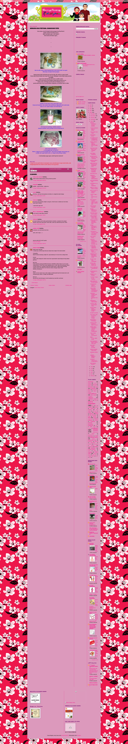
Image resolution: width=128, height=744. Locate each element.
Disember (93, 113)
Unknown (35, 200)
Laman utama (52, 285)
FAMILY (90, 407)
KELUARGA (90, 424)
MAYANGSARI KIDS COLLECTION (93, 565)
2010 (91, 112)
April (92, 372)
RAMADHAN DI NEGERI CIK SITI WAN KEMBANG (93, 170)
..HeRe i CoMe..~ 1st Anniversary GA (93, 196)
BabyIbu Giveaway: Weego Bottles (93, 124)
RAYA (92, 445)
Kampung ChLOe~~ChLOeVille (93, 533)
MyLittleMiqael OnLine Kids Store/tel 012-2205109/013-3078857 (92, 626)
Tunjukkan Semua (83, 241)
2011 (91, 110)
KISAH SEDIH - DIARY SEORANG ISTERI (93, 309)
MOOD (93, 433)
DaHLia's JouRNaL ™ (93, 677)
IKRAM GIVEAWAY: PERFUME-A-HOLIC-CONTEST (93, 227)
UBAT (97, 456)
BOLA (89, 389)
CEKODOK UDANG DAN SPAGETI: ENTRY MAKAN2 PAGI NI (94, 296)
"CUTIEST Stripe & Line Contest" (94, 278)
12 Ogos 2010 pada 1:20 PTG (39, 243)
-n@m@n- (79, 247)
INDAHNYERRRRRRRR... (94, 181)
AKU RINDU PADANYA (93, 154)
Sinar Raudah (92, 496)
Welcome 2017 (92, 497)
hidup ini (91, 413)
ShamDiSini (79, 260)
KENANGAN (90, 425)
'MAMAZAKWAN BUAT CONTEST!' (93, 251)
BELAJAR (95, 384)
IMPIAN (94, 416)
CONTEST (90, 397)
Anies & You (92, 464)
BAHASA (89, 384)
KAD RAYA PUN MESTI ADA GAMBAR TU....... (93, 150)
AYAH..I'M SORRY (37, 241)
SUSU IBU (94, 454)
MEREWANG (95, 432)
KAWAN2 (90, 422)
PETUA (96, 441)
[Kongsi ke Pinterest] (36, 170)
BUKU (95, 391)
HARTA (89, 412)
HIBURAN (96, 412)
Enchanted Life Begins (81, 155)
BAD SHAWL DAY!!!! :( (93, 364)
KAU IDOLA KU (93, 173)
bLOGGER (92, 388)
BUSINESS (89, 392)
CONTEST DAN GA (93, 399)
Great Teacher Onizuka (80, 272)
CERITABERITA (92, 393)
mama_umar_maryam (38, 176)
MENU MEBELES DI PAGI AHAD (94, 282)
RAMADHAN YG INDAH (93, 272)
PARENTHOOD (94, 437)
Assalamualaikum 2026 (84, 175)
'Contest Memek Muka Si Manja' (94, 129)
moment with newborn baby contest (94, 324)
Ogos (92, 121)
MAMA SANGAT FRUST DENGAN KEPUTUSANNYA (93, 144)
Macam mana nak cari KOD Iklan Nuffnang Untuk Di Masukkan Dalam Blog (93, 671)
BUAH (89, 391)
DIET (93, 405)
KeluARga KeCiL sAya (93, 502)
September (93, 119)
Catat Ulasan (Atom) (39, 287)
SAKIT (89, 450)
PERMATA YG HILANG (93, 275)
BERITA (89, 385)
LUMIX (89, 428)
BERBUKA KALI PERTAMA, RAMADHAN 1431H (93, 255)
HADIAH (90, 409)
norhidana (91, 475)
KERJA (97, 425)
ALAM (89, 383)
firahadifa (35, 184)
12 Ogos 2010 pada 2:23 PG (39, 195)
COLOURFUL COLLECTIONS (92, 555)
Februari (93, 375)
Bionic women (82, 103)
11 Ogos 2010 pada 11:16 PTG (39, 180)
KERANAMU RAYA (92, 135)
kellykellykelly (65, 735)
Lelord (34, 192)
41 (83, 261)
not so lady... (92, 513)
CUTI (91, 400)
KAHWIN (96, 420)
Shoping (90, 452)
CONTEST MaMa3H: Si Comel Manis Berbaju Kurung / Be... (94, 241)
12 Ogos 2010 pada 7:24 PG (39, 207)
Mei (91, 370)
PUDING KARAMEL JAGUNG (89, 55)
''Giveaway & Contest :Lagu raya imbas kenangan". (94, 233)
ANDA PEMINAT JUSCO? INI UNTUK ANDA (93, 217)
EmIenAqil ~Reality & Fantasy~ (79, 209)
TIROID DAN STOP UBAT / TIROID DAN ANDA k (81, 195)
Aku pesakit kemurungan (80, 238)
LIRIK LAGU (93, 426)
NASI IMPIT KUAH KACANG (92, 346)
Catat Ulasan (35, 282)
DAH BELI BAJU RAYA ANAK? (93, 213)
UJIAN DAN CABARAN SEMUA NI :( (93, 247)
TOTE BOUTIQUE (93, 650)
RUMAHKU (93, 448)
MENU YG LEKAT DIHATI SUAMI (94, 188)
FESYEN (96, 407)
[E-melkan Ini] (31, 170)
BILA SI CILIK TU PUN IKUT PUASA (94, 191)
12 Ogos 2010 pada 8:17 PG (39, 224)
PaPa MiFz (79, 269)
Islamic (94, 417)
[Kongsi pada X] (33, 170)
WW (90, 457)
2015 (91, 106)
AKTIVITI (90, 381)
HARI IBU (94, 411)
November (93, 115)
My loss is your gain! (93, 613)
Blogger (79, 735)
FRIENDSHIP (93, 408)
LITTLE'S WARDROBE (92, 586)
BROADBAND (94, 389)
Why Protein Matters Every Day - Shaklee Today (80, 203)
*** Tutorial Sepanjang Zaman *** (93, 666)
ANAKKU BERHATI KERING (92, 356)
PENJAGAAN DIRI (92, 440)
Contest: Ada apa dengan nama (93, 304)
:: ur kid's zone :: (93, 575)
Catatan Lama (68, 285)
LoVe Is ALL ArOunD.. (92, 523)
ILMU (89, 416)
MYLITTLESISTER (91, 434)
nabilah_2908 (36, 228)
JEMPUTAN (90, 418)
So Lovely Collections (92, 598)
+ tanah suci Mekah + (96, 517)
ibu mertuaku (93, 415)
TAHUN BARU (91, 456)
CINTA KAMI (93, 395)
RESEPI (46, 169)
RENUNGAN (90, 446)
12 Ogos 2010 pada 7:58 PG (39, 215)
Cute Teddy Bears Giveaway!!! (93, 334)
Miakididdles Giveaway (93, 320)
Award (95, 383)
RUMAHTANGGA (91, 449)
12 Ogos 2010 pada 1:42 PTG (39, 279)
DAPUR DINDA (80, 54)
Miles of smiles (81, 130)
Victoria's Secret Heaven (93, 638)
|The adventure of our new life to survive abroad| (93, 529)
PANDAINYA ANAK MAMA (93, 301)
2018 (96, 488)
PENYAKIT (90, 441)
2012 (91, 108)
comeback (90, 396)
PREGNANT (93, 442)
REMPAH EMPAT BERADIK (93, 161)
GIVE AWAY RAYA (93, 237)
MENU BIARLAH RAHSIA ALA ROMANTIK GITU (93, 165)
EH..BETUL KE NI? (94, 312)
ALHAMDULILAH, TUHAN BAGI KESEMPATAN (94, 139)
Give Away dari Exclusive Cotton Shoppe (93, 316)
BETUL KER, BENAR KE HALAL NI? (93, 264)
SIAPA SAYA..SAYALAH (81, 171)
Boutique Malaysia (91, 544)
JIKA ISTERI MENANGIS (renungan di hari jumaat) (93, 290)
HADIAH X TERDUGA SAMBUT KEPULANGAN (93, 177)
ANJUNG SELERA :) (94, 353)
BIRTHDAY (90, 387)
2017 (91, 105)
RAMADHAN (96, 444)
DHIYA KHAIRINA (91, 403)
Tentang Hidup (80, 180)
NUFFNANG (90, 436)
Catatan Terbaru (34, 285)
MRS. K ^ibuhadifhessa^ (38, 211)
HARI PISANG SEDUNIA (93, 206)
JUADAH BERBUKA (37, 169)
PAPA (96, 436)
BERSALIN (95, 385)
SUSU (89, 454)
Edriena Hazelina (93, 682)
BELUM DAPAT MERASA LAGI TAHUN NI (93, 157)
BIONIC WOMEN (36, 247)
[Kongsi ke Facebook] (35, 170)
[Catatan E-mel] (68, 169)
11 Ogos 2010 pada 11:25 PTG (39, 188)
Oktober (93, 117)
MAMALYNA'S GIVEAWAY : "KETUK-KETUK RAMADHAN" (93, 329)
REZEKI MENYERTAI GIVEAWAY (93, 210)
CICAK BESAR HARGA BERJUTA (93, 285)
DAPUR (95, 400)
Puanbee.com (80, 236)
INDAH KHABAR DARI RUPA (93, 350)
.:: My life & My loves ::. (80, 142)
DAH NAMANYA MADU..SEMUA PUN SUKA (94, 342)
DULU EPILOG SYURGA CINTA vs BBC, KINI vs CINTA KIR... (94, 202)
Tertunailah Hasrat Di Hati (80, 223)
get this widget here (80, 96)
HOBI (97, 413)
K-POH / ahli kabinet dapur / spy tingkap (81, 192)
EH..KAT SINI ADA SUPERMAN (93, 260)
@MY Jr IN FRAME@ (81, 63)
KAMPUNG (93, 421)
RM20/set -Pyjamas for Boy (96, 579)
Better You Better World (81, 200)
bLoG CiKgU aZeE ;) (93, 685)
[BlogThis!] (32, 170)
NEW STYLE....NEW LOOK (93, 338)
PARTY (93, 438)
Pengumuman (92, 524)
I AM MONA (91, 536)
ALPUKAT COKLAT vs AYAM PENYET (94, 360)
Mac (92, 373)
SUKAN (95, 453)
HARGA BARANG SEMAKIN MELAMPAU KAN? (94, 221)
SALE (95, 450)
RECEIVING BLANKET (96, 568)
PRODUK (90, 444)
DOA (96, 405)
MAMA (95, 430)
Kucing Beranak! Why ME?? (93, 679)
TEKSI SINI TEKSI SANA (94, 132)
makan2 (43, 169)
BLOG (96, 387)
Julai (92, 366)
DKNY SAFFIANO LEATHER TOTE (96, 548)
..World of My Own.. (92, 487)
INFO (89, 417)
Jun (92, 368)
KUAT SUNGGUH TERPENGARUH (94, 268)
